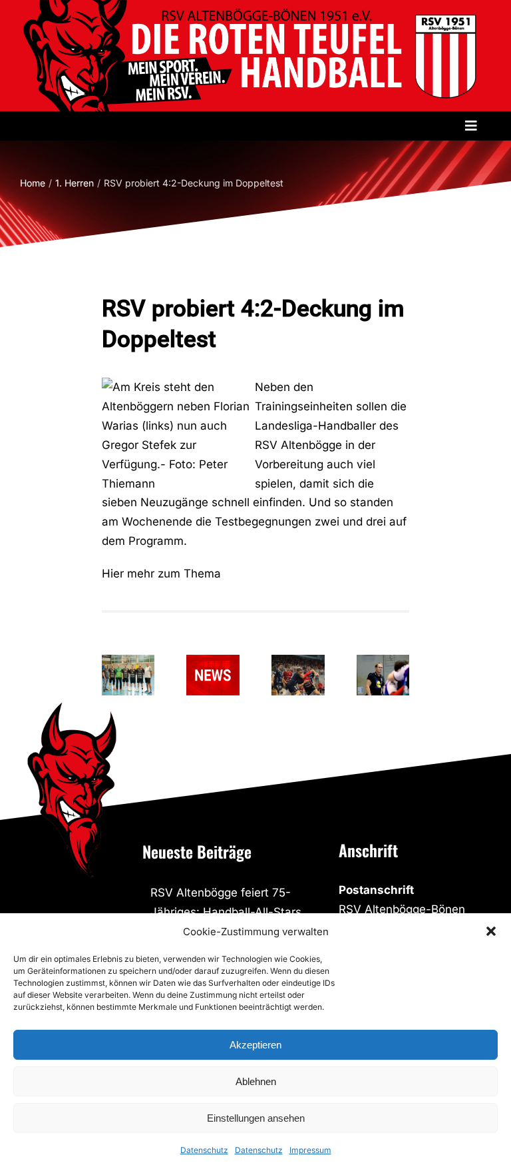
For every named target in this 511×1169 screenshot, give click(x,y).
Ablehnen (256, 1081)
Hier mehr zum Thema (161, 573)
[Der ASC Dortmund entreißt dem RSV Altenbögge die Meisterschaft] (298, 675)
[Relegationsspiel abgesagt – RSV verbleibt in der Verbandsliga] (213, 675)
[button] (491, 931)
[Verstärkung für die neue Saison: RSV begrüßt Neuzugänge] (128, 675)
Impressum (310, 1150)
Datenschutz (204, 1150)
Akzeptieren (255, 1044)
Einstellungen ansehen (256, 1118)
